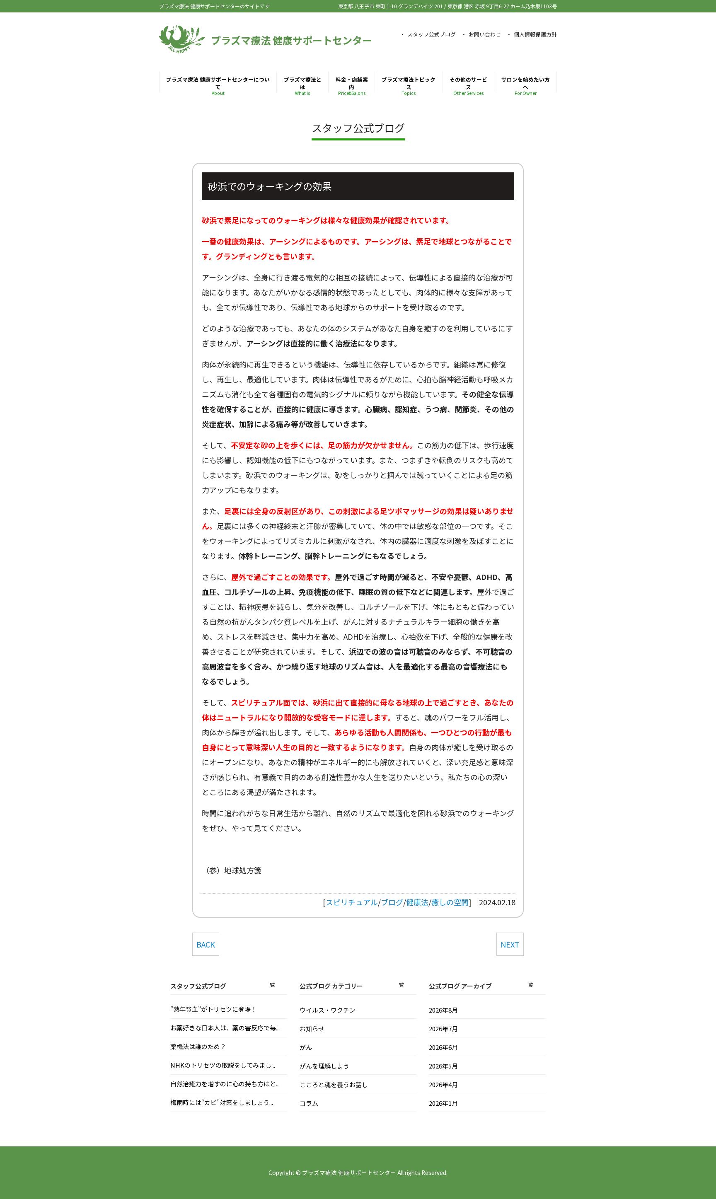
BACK (205, 944)
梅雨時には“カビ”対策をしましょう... (221, 1102)
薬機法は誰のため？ (198, 1046)
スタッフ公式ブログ (431, 34)
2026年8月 (443, 1010)
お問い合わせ (485, 34)
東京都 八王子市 (390, 6)
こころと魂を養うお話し (334, 1084)
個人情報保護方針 (535, 34)
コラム (309, 1103)
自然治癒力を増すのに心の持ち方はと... (225, 1083)
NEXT (510, 944)
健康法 (417, 902)
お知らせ (312, 1028)
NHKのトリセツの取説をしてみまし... (222, 1065)
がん (306, 1047)
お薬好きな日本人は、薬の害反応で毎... (225, 1027)
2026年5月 (443, 1065)
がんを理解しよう (324, 1065)
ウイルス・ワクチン (328, 1010)
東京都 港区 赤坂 (502, 6)
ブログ (392, 902)
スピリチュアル (352, 902)
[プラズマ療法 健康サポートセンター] (182, 49)
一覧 (270, 984)
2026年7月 (443, 1028)
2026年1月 (443, 1103)
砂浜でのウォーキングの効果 (269, 186)
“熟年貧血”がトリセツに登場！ (213, 1009)
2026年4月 (443, 1084)
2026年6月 (443, 1047)
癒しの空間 (450, 902)
